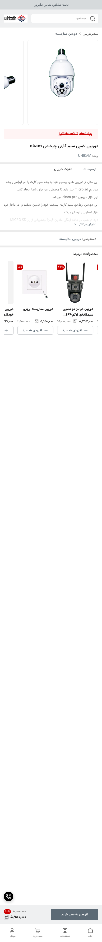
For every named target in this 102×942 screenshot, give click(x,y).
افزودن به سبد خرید (74, 914)
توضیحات (89, 169)
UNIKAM (84, 155)
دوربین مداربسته (66, 33)
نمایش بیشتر (87, 224)
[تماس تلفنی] (8, 896)
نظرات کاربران (63, 169)
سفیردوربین (90, 33)
